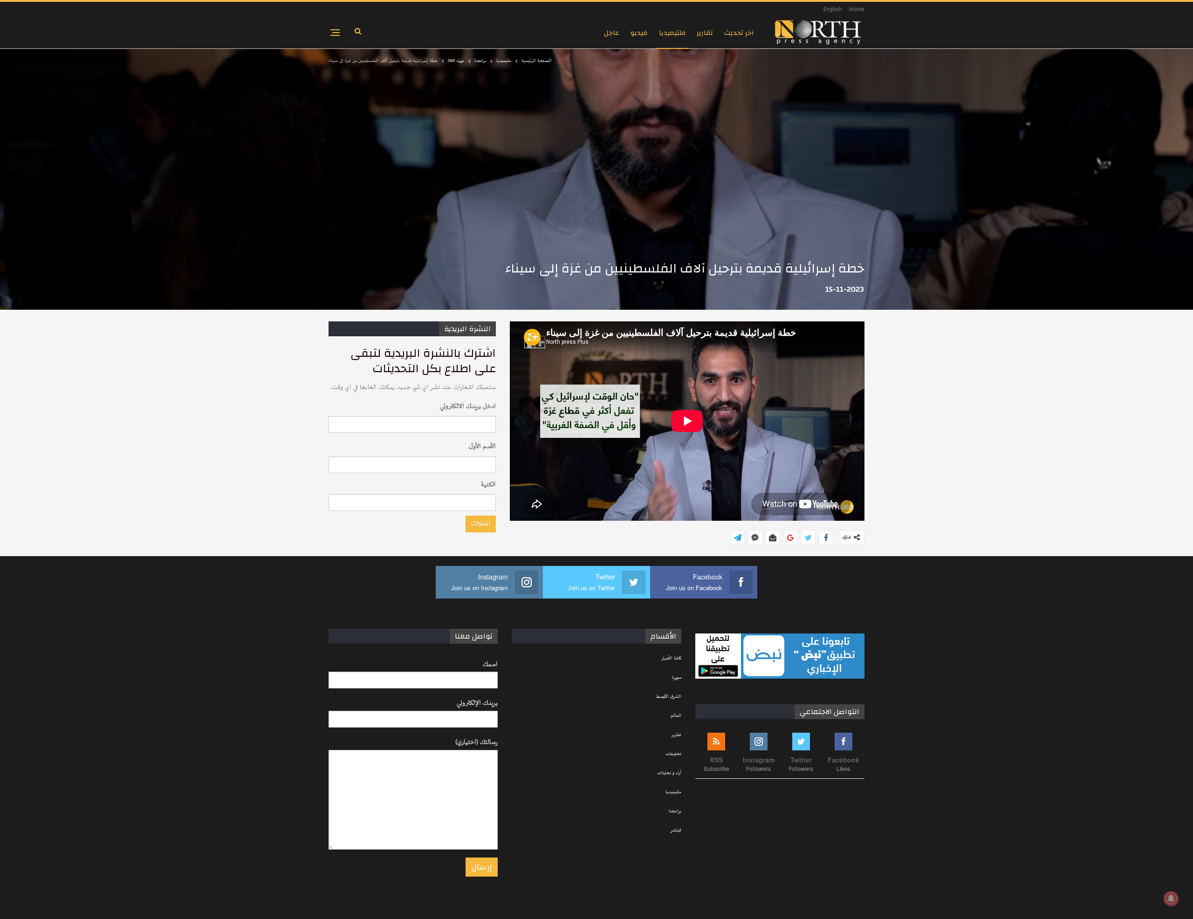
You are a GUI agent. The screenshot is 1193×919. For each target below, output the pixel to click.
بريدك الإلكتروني (477, 703)
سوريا (676, 678)
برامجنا (675, 811)
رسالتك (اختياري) (476, 742)
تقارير (705, 33)
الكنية (488, 484)
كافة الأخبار (671, 658)
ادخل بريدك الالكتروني (468, 406)
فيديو (639, 33)
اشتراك (480, 523)
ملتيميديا (672, 33)
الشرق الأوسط (668, 697)
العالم (676, 716)
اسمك (490, 664)
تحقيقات (673, 754)
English (832, 9)
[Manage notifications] (1171, 898)
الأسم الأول (482, 446)
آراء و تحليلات (669, 773)
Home (856, 9)
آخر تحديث (739, 33)
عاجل (611, 33)
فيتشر (675, 830)
